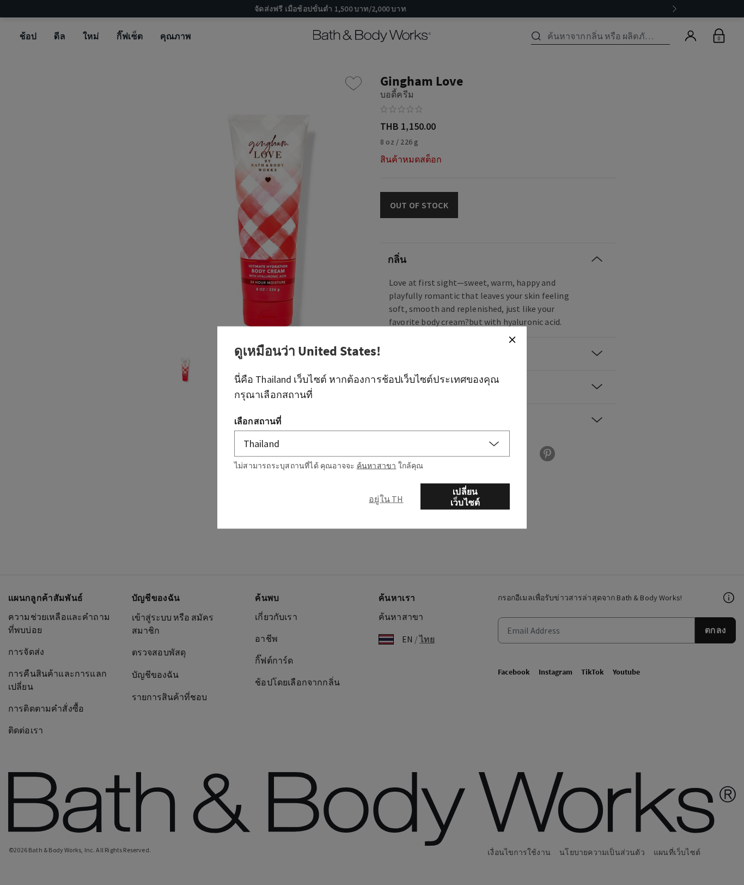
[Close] (512, 339)
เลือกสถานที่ (258, 420)
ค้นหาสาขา (377, 465)
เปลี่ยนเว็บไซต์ (465, 496)
